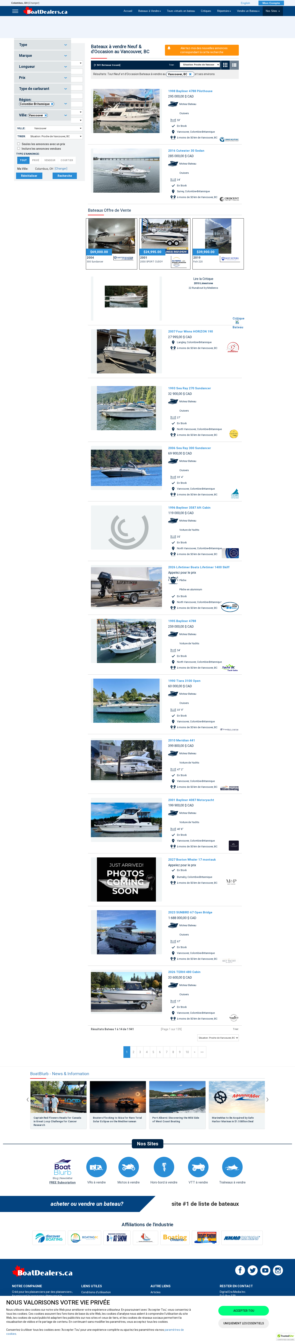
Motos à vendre (128, 1182)
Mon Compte (271, 3)
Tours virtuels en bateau (181, 11)
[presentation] (27, 1099)
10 (187, 1052)
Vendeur (49, 160)
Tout (23, 160)
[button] (286, 1337)
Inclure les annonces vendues (40, 148)
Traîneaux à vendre (232, 1182)
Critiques (206, 11)
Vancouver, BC (178, 74)
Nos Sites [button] (272, 11)
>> (202, 1052)
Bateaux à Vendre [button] (148, 11)
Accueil (128, 11)
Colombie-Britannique (35, 104)
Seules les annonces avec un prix (42, 144)
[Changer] (25, 3)
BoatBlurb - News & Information (59, 1074)
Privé (35, 160)
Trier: (21, 136)
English (245, 3)
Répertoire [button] (223, 11)
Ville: (21, 128)
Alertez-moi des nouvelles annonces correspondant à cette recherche (204, 50)
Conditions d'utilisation (96, 1292)
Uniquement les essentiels (243, 1323)
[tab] (42, 45)
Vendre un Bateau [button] (247, 11)
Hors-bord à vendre (163, 1182)
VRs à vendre (96, 1182)
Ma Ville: (22, 168)
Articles (156, 1292)
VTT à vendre (198, 1182)
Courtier (67, 160)
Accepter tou (243, 1310)
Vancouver (36, 115)
